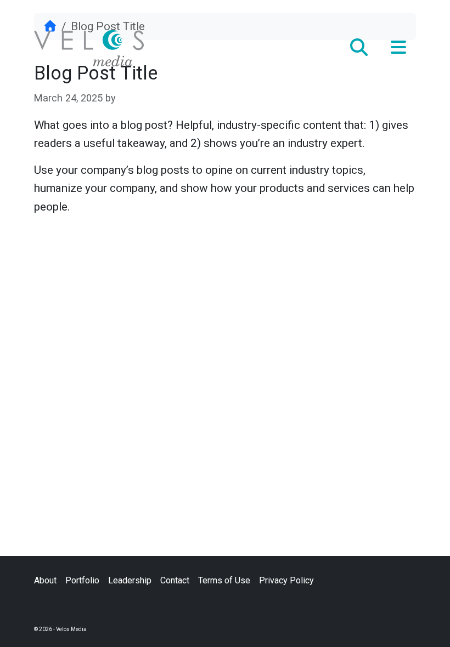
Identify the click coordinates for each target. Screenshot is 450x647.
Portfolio (82, 580)
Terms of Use (224, 580)
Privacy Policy (286, 580)
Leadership (129, 580)
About (45, 580)
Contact (174, 580)
